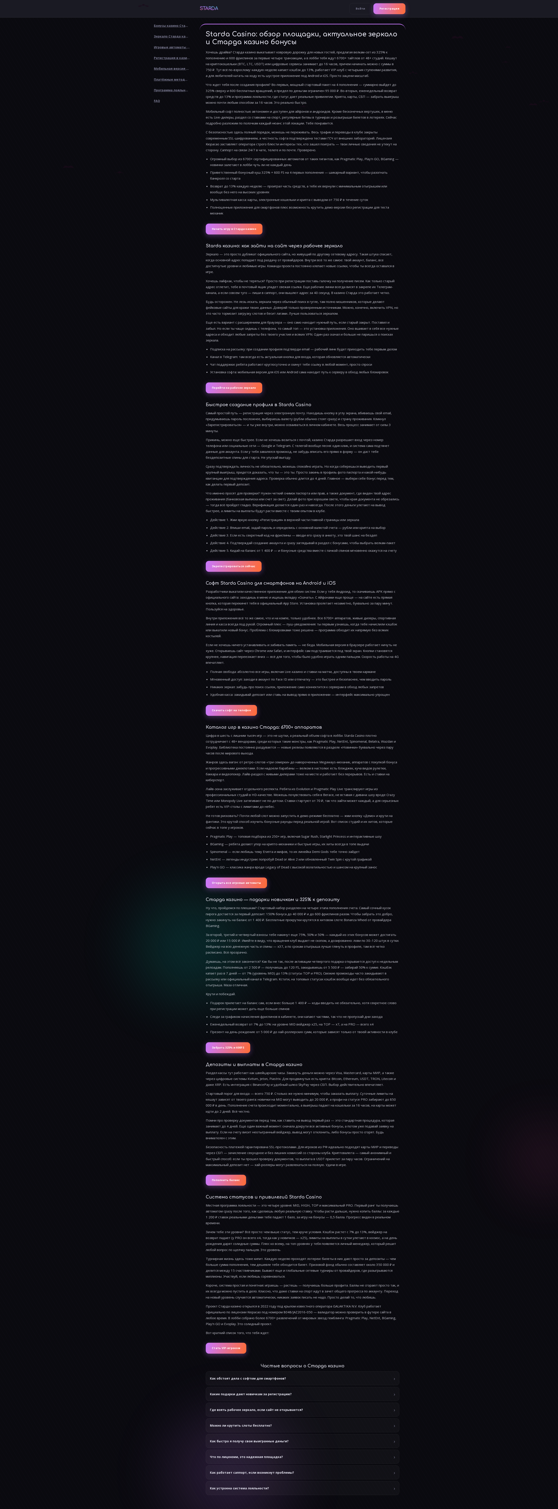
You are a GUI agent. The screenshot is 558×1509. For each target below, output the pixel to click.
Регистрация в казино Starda (173, 58)
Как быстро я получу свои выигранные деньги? (249, 1441)
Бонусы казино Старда (173, 26)
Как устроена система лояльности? (239, 1488)
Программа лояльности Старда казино (173, 90)
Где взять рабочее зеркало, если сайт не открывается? (256, 1410)
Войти (360, 8)
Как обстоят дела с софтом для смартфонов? (248, 1378)
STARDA (209, 8)
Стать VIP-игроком (226, 1348)
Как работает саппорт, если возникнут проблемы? (252, 1472)
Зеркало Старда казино (173, 36)
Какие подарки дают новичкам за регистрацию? (251, 1394)
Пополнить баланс (226, 1180)
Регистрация (389, 8)
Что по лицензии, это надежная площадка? (246, 1457)
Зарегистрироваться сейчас (233, 566)
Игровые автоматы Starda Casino (173, 47)
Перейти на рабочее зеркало (234, 388)
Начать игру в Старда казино (234, 229)
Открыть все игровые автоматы (236, 883)
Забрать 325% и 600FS (228, 1047)
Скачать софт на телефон (231, 710)
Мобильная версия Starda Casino (173, 68)
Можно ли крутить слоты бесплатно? (241, 1425)
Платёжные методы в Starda (173, 79)
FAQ (157, 101)
